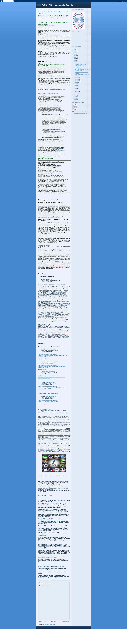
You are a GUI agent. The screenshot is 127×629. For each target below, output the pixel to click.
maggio (76, 86)
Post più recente (42, 621)
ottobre (76, 79)
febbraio (76, 91)
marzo (76, 89)
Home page (54, 621)
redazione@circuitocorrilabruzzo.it (50, 153)
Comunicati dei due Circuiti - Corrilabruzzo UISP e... (80, 65)
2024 (75, 49)
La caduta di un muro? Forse (48, 393)
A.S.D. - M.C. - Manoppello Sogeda (57, 5)
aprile (76, 88)
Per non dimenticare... (50, 349)
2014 (75, 60)
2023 (75, 51)
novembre (77, 77)
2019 (75, 52)
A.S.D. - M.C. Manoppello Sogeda (80, 111)
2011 (75, 96)
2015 (75, 58)
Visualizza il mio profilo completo (80, 113)
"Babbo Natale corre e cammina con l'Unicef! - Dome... (82, 70)
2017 (75, 55)
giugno (76, 85)
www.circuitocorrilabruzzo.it (59, 150)
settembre (77, 80)
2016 (75, 57)
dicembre (77, 63)
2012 (75, 95)
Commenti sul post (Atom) (49, 624)
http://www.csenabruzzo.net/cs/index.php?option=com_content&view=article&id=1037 (48, 401)
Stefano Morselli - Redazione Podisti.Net (61, 412)
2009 (75, 99)
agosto (76, 82)
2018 (75, 54)
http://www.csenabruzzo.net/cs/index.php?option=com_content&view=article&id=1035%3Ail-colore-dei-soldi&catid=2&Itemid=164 (51, 377)
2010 (75, 98)
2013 (75, 61)
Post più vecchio (66, 621)
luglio (76, 83)
